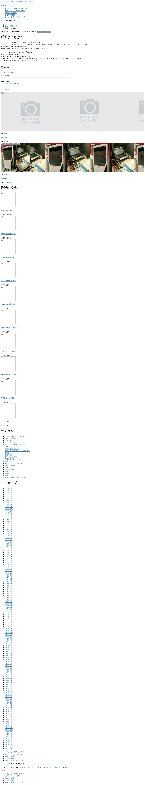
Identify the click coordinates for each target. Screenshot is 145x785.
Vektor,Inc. (57, 767)
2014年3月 (8, 523)
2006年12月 (9, 703)
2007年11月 (9, 680)
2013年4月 (8, 546)
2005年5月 (8, 742)
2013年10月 (9, 533)
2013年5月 (8, 544)
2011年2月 (8, 600)
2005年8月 (8, 736)
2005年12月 (9, 728)
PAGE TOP (140, 759)
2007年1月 (8, 701)
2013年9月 (8, 536)
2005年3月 (8, 746)
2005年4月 (8, 744)
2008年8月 (8, 662)
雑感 (6, 471)
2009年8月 (8, 637)
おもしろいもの (10, 442)
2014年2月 (8, 525)
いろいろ (8, 440)
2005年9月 (8, 734)
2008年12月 (9, 653)
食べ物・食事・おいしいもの (15, 478)
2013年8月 (8, 538)
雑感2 (7, 473)
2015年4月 (8, 496)
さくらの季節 (5, 421)
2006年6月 (8, 715)
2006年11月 (9, 705)
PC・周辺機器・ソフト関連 (14, 436)
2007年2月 (8, 699)
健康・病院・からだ (44, 32)
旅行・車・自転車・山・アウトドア (17, 451)
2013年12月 (9, 529)
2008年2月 (8, 674)
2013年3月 (8, 548)
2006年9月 (8, 709)
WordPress (12, 767)
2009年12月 (9, 628)
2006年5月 (8, 717)
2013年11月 (9, 531)
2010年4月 (8, 620)
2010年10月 (9, 608)
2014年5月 (8, 519)
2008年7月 (8, 664)
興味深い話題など (11, 465)
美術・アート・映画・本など (15, 463)
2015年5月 (8, 494)
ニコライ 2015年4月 (8, 351)
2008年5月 (8, 668)
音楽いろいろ (9, 475)
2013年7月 (8, 540)
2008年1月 (8, 676)
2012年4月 (8, 571)
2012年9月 (8, 560)
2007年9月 (8, 684)
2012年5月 (8, 569)
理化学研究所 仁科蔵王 (9, 328)
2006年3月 (8, 721)
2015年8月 (8, 488)
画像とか (8, 461)
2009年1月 (8, 651)
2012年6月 (8, 567)
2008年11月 (9, 655)
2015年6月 (8, 492)
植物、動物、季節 (11, 457)
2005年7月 (8, 738)
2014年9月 (8, 511)
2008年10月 (9, 657)
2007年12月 (9, 678)
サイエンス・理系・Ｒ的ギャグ (16, 444)
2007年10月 (9, 682)
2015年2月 (8, 500)
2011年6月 (8, 591)
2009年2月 (8, 649)
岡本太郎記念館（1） (8, 234)
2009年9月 (8, 635)
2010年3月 (8, 622)
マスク (8, 89)
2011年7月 (8, 589)
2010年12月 (9, 604)
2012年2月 (8, 575)
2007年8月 (8, 686)
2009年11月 (9, 631)
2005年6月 (8, 740)
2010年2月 (8, 624)
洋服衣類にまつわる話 (13, 459)
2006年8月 (8, 711)
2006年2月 (8, 724)
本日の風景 (4, 178)
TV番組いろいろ (10, 438)
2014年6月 (8, 517)
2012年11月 (9, 556)
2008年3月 (8, 672)
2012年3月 (8, 573)
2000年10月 (9, 748)
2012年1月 (8, 577)
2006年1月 (8, 726)
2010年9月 (8, 610)
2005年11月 (9, 730)
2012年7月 (8, 564)
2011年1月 (8, 602)
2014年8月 (8, 513)
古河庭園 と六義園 (7, 398)
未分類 (7, 453)
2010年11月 (9, 606)
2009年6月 (8, 641)
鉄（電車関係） (10, 469)
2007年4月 (8, 695)
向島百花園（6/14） (8, 257)
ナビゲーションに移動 (25, 2)
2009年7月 (8, 639)
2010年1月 (8, 626)
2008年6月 (8, 666)
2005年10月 (9, 732)
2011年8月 (8, 587)
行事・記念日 (9, 467)
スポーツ (8, 447)
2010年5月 (8, 618)
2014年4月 (8, 521)
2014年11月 (9, 507)
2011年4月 (8, 595)
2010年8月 (8, 612)
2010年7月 (8, 614)
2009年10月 (9, 633)
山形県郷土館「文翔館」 (9, 374)
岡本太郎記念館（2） (8, 210)
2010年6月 (8, 616)
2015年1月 (8, 502)
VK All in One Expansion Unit (41, 767)
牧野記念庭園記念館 (8, 304)
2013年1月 (8, 552)
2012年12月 (9, 554)
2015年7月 (8, 490)
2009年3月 (8, 647)
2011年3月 (8, 598)
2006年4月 (8, 719)
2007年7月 (8, 688)
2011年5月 (8, 593)
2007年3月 (8, 697)
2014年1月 (8, 527)
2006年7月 (8, 713)
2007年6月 (8, 690)
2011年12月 (9, 579)
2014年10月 (9, 509)
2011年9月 (8, 585)
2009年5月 (8, 643)
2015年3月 (8, 498)
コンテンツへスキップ (9, 2)
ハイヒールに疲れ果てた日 (9, 72)
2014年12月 (9, 505)
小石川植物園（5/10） (8, 281)
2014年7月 (8, 515)
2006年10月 (9, 707)
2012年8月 (8, 562)
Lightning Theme (24, 767)
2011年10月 (9, 583)
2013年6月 (8, 542)
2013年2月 (8, 550)
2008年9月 (8, 659)
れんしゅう (4, 137)
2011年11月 (9, 581)
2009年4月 (8, 645)
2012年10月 (9, 558)
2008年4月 (8, 670)
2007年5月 (8, 693)
